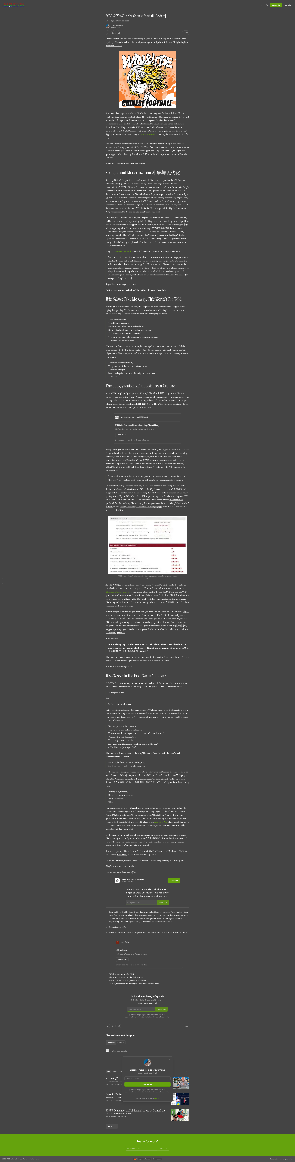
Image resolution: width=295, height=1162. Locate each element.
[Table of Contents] (2, 581)
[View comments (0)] (113, 32)
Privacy (20, 1159)
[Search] (261, 5)
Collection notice (33, 1159)
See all (110, 1126)
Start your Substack (143, 1159)
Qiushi (115, 183)
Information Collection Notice (147, 1092)
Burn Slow (121, 854)
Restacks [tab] (120, 1043)
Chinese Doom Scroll (122, 251)
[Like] (108, 32)
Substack (271, 1159)
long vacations (166, 818)
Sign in (288, 5)
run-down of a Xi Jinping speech (149, 180)
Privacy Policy (165, 1092)
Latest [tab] (114, 1072)
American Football (114, 45)
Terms (25, 1159)
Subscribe (276, 5)
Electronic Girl (146, 851)
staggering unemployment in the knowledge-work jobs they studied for (137, 629)
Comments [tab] (111, 1043)
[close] (169, 1060)
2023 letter (140, 127)
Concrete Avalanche (148, 134)
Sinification (137, 591)
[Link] (102, 173)
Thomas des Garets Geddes (117, 591)
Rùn (117, 503)
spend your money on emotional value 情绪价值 (141, 506)
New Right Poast (161, 821)
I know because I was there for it (118, 1114)
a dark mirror (143, 251)
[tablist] (115, 1042)
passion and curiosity (137, 838)
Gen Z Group (159, 815)
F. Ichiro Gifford (117, 25)
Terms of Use (158, 1090)
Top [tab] (108, 1072)
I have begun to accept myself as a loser (152, 811)
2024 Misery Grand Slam (136, 496)
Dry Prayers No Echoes (178, 851)
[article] (147, 1115)
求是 (120, 183)
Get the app (157, 1159)
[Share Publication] (266, 5)
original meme (152, 576)
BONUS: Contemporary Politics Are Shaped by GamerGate (135, 1110)
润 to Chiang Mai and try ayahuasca (134, 503)
